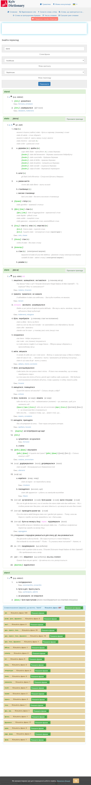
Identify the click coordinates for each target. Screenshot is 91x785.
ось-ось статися (54, 556)
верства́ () (42, 225)
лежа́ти (39, 398)
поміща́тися (29, 387)
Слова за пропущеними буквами (28, 15)
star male (20, 341)
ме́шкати (23, 351)
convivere (33, 364)
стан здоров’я (35, 135)
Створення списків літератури (45, 19)
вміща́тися (18, 387)
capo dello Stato (27, 151)
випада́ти (18, 420)
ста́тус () (26, 201)
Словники (13, 12)
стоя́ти (21, 445)
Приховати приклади (75, 119)
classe (25, 235)
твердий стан (33, 218)
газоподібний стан (51, 221)
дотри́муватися (48, 463)
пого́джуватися (25, 582)
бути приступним (29, 599)
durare (20, 301)
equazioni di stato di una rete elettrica (35, 254)
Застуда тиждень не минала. (57, 297)
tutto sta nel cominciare (46, 407)
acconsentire (28, 585)
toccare (28, 427)
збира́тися (28, 556)
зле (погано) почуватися (35, 341)
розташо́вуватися (26, 367)
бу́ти (16, 318)
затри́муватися (38, 304)
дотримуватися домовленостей (41, 467)
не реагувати (24, 595)
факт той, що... (54, 412)
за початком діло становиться (33, 410)
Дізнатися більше (63, 781)
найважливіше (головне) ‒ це (48, 401)
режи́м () (22, 262)
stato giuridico (22, 204)
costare (21, 459)
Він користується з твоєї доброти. (55, 538)
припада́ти (28, 420)
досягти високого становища (46, 196)
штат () (22, 173)
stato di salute (22, 135)
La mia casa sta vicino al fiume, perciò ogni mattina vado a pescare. (43, 377)
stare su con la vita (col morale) (29, 324)
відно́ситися (29, 564)
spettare (21, 427)
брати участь (34, 589)
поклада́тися (24, 489)
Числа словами (50, 15)
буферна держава (50, 157)
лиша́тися (18, 280)
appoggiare (22, 531)
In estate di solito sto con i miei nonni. (31, 354)
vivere (27, 364)
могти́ (50, 138)
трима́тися (26, 294)
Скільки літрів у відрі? (51, 390)
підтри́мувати (54, 521)
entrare (21, 394)
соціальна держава (48, 165)
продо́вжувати (28, 546)
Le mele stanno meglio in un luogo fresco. (33, 344)
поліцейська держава (50, 163)
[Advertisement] (45, 28)
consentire (37, 585)
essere (20, 416)
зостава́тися (40, 280)
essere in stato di (23, 138)
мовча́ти (29, 327)
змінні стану (40, 257)
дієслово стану (35, 242)
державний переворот (50, 168)
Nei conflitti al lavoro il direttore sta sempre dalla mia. (37, 525)
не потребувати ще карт (34, 431)
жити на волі (45, 184)
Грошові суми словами (69, 15)
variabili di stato (27, 257)
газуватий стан (36, 221)
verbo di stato (22, 242)
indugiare (30, 314)
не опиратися (37, 595)
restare (21, 290)
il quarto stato (28, 232)
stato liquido (21, 215)
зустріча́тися (27, 499)
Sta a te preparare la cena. (27, 423)
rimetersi (26, 485)
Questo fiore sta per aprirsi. (27, 560)
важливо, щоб (66, 401)
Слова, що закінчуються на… (72, 12)
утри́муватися (27, 107)
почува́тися (19, 334)
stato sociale (34, 165)
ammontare (29, 459)
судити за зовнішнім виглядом (51, 492)
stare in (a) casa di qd (25, 360)
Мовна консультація (63, 4)
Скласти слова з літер (48, 12)
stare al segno (26, 481)
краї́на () (35, 148)
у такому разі (39, 330)
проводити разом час (31, 510)
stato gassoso (22, 221)
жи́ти (16, 351)
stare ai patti (21, 467)
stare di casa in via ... (25, 357)
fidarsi (25, 496)
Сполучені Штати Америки (52, 176)
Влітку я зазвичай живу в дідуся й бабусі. (64, 354)
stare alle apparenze (29, 492)
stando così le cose (24, 330)
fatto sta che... (22, 412)
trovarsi (21, 383)
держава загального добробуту (59, 154)
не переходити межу (42, 481)
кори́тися (22, 478)
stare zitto (20, 327)
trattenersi (30, 110)
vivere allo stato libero (29, 184)
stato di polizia (35, 163)
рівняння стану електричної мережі (66, 254)
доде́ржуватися (26, 463)
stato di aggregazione (36, 212)
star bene (20, 338)
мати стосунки (66, 499)
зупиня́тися (26, 101)
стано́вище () (24, 189)
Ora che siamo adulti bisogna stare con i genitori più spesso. (40, 514)
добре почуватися (33, 338)
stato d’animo (22, 140)
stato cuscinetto (36, 157)
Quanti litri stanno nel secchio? (28, 390)
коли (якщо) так (52, 330)
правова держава (48, 160)
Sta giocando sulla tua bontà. (28, 538)
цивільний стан (32, 143)
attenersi (21, 470)
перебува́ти (24, 318)
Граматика (46, 4)
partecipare (27, 592)
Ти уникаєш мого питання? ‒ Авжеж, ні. (65, 541)
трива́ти (17, 294)
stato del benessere (37, 154)
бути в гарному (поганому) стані (55, 132)
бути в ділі (22, 589)
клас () (32, 225)
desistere (21, 110)
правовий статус (36, 204)
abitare (21, 364)
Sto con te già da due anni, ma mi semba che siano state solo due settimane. (46, 503)
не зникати (37, 294)
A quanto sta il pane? (37, 453)
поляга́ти (23, 398)
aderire (35, 592)
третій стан (39, 229)
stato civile (21, 143)
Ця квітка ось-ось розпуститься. (53, 560)
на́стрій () (33, 140)
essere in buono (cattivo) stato (28, 132)
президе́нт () (41, 151)
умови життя (23, 181)
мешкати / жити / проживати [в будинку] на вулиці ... (56, 357)
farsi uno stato (26, 196)
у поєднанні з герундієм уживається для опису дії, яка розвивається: (44, 535)
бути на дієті (33, 322)
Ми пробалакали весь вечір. (30, 552)
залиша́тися (29, 280)
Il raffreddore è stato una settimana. (30, 297)
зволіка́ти (26, 304)
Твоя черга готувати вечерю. (51, 423)
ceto (20, 235)
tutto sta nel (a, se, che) (26, 401)
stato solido (21, 218)
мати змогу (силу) (39, 138)
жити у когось (41, 360)
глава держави (54, 151)
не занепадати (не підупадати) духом (58, 324)
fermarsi (21, 104)
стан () (17, 128)
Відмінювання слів (28, 12)
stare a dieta (21, 322)
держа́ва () (24, 148)
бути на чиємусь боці (31, 521)
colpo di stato (35, 168)
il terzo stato (27, 229)
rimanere (28, 290)
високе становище (26, 193)
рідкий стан (32, 215)
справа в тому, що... (37, 412)
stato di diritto (35, 160)
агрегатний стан (53, 212)
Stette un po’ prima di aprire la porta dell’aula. (34, 308)
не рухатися (35, 439)
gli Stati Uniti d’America (30, 176)
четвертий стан (42, 232)
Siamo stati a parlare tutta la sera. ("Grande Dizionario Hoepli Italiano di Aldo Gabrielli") (50, 549)
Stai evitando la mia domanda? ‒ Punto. (32, 541)
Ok (76, 781)
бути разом (46, 499)
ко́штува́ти (32, 449)
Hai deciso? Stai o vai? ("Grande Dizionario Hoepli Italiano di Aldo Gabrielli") (46, 283)
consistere (28, 416)
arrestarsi (29, 104)
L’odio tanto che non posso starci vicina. (32, 371)
